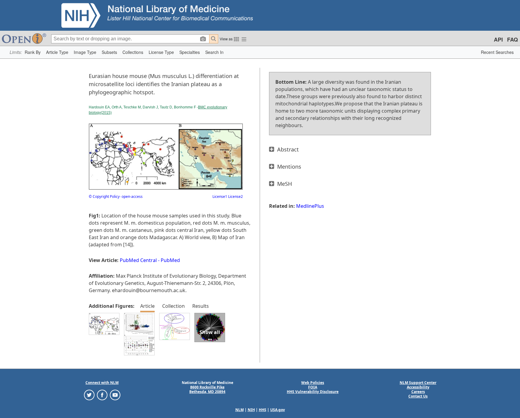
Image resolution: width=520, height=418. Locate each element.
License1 (219, 196)
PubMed (170, 260)
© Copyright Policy (104, 196)
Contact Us (418, 396)
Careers (418, 391)
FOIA (312, 387)
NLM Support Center (418, 382)
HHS (262, 409)
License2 (235, 196)
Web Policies (312, 382)
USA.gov (277, 409)
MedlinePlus (310, 206)
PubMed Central (138, 260)
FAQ (512, 39)
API (498, 39)
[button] (32, 52)
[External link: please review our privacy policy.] (89, 394)
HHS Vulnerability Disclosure (313, 391)
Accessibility (418, 387)
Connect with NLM (102, 382)
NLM (239, 409)
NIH (251, 409)
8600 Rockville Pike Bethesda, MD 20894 (207, 389)
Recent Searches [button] (497, 52)
